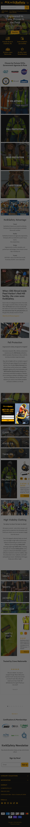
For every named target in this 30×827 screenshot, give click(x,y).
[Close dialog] (28, 404)
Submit (8, 420)
